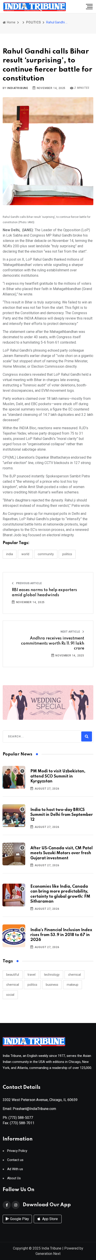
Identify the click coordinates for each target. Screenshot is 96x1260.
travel (31, 974)
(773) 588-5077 (20, 1118)
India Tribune (51, 1248)
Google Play (19, 1219)
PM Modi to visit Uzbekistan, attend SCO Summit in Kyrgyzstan (57, 776)
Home (10, 22)
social (10, 994)
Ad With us (15, 1169)
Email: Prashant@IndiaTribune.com (29, 1109)
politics (32, 984)
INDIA (9, 554)
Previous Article (28, 583)
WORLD (25, 554)
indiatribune (17, 88)
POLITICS (33, 22)
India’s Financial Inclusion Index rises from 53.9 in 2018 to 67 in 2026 (61, 935)
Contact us (15, 1160)
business (52, 984)
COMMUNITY (46, 554)
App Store (49, 1219)
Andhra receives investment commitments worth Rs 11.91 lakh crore (52, 643)
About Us (14, 1178)
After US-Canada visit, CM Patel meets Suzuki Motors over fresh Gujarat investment (61, 853)
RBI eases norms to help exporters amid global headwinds (44, 592)
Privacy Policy (17, 1151)
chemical (74, 974)
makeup (72, 984)
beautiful (12, 974)
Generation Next (48, 1254)
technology (52, 974)
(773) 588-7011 (22, 1123)
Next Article (71, 631)
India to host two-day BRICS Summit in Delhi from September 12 (61, 815)
